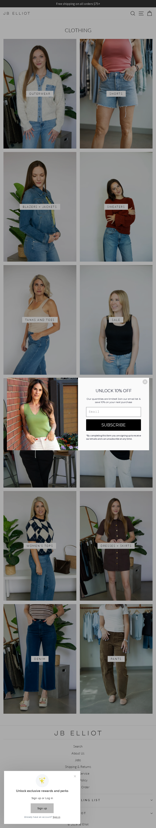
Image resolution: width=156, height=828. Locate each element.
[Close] (145, 381)
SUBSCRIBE (113, 425)
